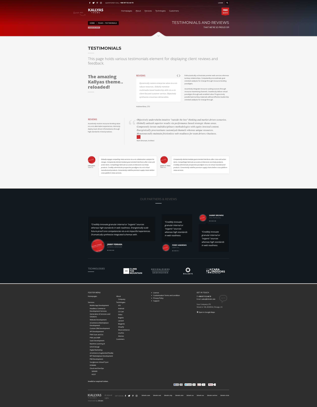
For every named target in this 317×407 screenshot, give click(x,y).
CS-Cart (121, 311)
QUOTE (225, 11)
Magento (121, 324)
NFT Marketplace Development (101, 356)
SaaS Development (97, 340)
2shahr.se (190, 395)
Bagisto (121, 318)
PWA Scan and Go (96, 334)
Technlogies (120, 302)
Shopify (121, 327)
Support (156, 301)
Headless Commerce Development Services (98, 309)
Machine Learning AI (97, 344)
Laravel (121, 321)
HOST (94, 374)
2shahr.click (224, 395)
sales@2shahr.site (208, 299)
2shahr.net (157, 395)
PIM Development (96, 359)
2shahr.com (146, 395)
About (118, 296)
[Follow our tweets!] (129, 396)
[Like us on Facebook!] (125, 396)
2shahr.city (168, 395)
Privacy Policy (158, 298)
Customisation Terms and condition (166, 295)
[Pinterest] (97, 3)
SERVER (94, 371)
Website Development (98, 320)
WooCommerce (124, 330)
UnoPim (121, 333)
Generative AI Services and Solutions (100, 315)
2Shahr (100, 401)
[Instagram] (101, 3)
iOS (119, 305)
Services (91, 302)
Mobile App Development (99, 305)
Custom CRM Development (100, 328)
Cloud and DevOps (97, 368)
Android (121, 308)
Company (121, 299)
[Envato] (136, 396)
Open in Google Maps (206, 312)
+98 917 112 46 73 (126, 3)
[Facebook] (90, 3)
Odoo (120, 314)
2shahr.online (212, 395)
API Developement (97, 331)
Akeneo (121, 336)
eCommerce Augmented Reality (101, 353)
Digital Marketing (96, 350)
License (156, 293)
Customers (120, 339)
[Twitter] (93, 3)
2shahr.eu (200, 395)
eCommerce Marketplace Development (99, 324)
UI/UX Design (95, 347)
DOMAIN (93, 365)
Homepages (92, 296)
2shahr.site (179, 395)
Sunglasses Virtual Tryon (99, 362)
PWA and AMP (95, 338)
